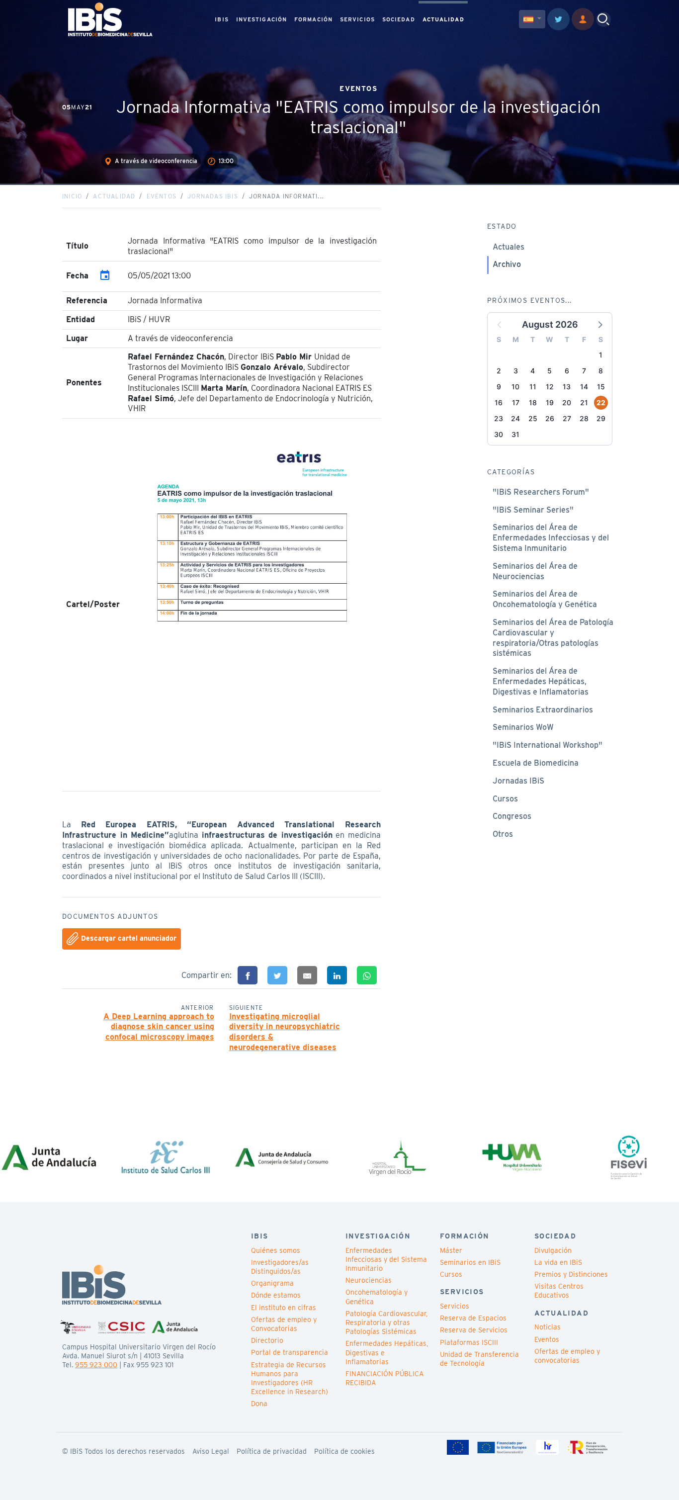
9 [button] (499, 386)
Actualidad (114, 196)
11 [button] (532, 386)
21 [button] (584, 402)
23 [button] (498, 418)
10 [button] (515, 386)
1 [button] (600, 355)
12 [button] (550, 386)
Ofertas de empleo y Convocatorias (284, 1324)
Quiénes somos (275, 1250)
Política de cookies (344, 1451)
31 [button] (515, 434)
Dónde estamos (276, 1295)
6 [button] (567, 370)
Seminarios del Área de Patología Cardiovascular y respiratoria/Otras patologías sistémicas (553, 638)
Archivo (507, 264)
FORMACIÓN (313, 19)
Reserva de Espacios (473, 1318)
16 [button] (499, 402)
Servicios (454, 1306)
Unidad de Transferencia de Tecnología (479, 1358)
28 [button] (584, 418)
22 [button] (600, 402)
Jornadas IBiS (212, 196)
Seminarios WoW (523, 727)
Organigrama (272, 1283)
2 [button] (499, 370)
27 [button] (567, 418)
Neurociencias (368, 1280)
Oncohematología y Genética (376, 1296)
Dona (259, 1404)
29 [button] (600, 418)
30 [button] (498, 434)
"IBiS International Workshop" (547, 745)
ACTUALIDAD (443, 19)
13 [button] (567, 386)
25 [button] (532, 418)
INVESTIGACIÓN (261, 19)
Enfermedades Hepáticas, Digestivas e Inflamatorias (386, 1352)
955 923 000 (96, 1365)
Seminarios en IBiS (470, 1262)
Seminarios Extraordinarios (543, 709)
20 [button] (566, 402)
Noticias (547, 1327)
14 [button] (584, 386)
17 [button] (515, 402)
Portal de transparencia (289, 1352)
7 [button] (584, 370)
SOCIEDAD (398, 19)
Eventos (161, 196)
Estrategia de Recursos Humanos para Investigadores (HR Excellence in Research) (289, 1378)
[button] (599, 324)
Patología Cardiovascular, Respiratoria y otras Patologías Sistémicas (386, 1322)
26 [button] (549, 418)
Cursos (505, 798)
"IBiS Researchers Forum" (541, 492)
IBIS (221, 19)
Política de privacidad (272, 1451)
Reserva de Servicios (474, 1330)
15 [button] (601, 386)
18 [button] (533, 402)
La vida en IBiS (558, 1262)
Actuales (508, 247)
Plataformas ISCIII (469, 1342)
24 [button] (515, 418)
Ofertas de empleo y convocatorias (567, 1355)
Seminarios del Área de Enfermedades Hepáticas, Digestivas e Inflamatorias (541, 681)
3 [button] (515, 370)
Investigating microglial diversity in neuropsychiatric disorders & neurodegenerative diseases (284, 1032)
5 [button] (549, 370)
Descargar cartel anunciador (127, 938)
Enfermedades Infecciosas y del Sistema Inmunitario (386, 1259)
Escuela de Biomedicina (536, 763)
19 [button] (550, 402)
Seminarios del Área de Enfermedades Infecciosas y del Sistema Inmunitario (551, 538)
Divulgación (553, 1250)
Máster (451, 1250)
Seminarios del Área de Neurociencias (535, 571)
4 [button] (532, 370)
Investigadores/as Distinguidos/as (280, 1266)
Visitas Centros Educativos (559, 1290)
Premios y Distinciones (571, 1274)
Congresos (512, 816)
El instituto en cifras (283, 1308)
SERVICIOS (357, 19)
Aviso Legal (210, 1451)
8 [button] (600, 370)
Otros (503, 834)
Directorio (267, 1340)
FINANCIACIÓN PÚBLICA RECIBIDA (384, 1378)
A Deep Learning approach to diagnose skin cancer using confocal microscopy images (158, 1027)
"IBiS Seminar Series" (533, 510)
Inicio (72, 196)
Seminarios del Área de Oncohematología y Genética (545, 599)
